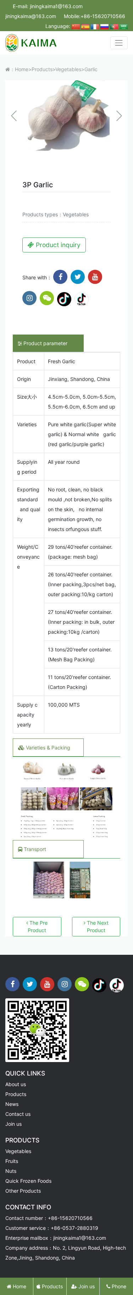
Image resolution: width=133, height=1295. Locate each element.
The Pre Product (38, 926)
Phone (118, 1286)
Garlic (91, 69)
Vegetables (68, 69)
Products (42, 69)
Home (21, 69)
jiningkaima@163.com (30, 16)
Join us (13, 1124)
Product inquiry (57, 245)
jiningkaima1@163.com (56, 6)
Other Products (23, 1191)
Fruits (11, 1161)
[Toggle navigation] (119, 42)
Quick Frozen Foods (28, 1181)
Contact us (18, 1114)
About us (15, 1084)
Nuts (10, 1171)
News (11, 1104)
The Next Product (97, 926)
